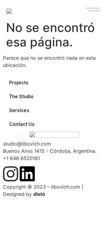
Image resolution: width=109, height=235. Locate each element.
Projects (18, 83)
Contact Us (22, 124)
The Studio (21, 96)
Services (19, 110)
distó (39, 194)
